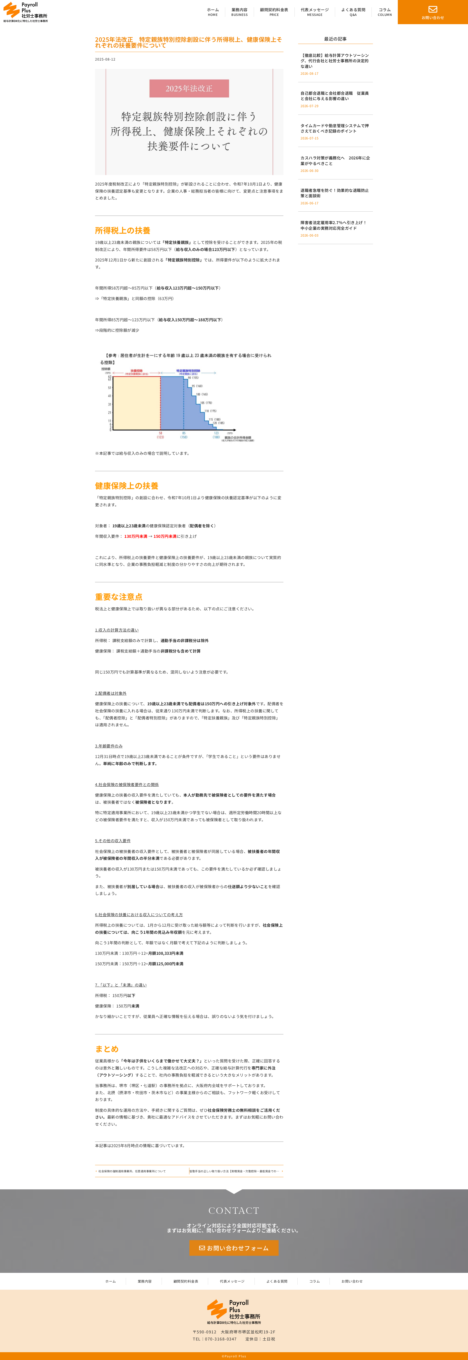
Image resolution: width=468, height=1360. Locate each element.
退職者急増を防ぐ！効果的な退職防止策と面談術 (335, 192)
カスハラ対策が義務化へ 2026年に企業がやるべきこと (335, 160)
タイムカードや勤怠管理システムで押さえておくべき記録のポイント (335, 128)
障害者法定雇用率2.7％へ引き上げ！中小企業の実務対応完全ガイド (334, 225)
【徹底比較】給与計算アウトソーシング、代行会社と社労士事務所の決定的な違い (335, 60)
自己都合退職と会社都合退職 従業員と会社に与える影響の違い (335, 95)
